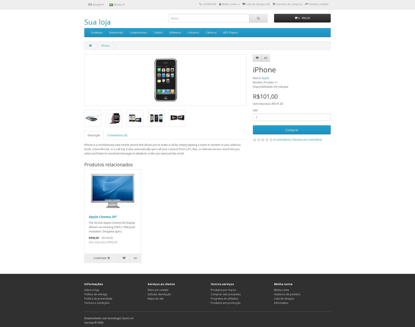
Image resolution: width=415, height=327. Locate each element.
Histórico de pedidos (287, 294)
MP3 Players (230, 32)
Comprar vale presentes (226, 294)
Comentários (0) (117, 135)
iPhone (105, 46)
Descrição (94, 135)
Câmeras (211, 32)
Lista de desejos (284, 298)
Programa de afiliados (224, 298)
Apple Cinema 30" (103, 216)
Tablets (158, 32)
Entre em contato (158, 290)
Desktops (97, 32)
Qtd (255, 110)
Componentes (138, 32)
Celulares (193, 32)
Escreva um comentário (307, 139)
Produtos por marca (223, 290)
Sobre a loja (91, 290)
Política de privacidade (98, 298)
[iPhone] (165, 80)
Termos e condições (96, 303)
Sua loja (97, 22)
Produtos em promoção (226, 303)
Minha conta (281, 290)
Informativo (281, 303)
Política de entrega (95, 294)
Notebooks (116, 32)
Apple (265, 78)
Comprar (291, 130)
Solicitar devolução (159, 294)
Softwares (175, 32)
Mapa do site (156, 298)
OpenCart (127, 318)
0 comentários (282, 139)
